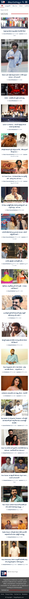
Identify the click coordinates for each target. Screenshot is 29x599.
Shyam (9, 291)
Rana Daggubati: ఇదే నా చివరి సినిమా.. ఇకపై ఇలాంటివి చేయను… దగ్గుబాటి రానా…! (14, 368)
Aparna (4, 264)
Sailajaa (10, 345)
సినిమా (21, 6)
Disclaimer (25, 594)
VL (9, 318)
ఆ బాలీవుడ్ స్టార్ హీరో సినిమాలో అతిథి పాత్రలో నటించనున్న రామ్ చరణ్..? (14, 314)
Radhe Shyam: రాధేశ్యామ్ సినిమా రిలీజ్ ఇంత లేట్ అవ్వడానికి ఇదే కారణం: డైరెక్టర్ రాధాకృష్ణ (14, 533)
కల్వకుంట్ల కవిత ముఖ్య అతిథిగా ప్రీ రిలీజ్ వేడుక (15, 31)
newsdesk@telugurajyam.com (18, 590)
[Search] (23, 2)
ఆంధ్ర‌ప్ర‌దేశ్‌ (7, 6)
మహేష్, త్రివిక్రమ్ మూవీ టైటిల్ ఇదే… (15, 261)
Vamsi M (5, 34)
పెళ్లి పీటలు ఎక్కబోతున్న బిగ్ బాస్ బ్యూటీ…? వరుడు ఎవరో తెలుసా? (14, 287)
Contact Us (17, 594)
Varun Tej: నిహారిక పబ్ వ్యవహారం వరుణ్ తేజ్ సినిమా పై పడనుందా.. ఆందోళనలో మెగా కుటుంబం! (14, 449)
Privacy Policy (9, 594)
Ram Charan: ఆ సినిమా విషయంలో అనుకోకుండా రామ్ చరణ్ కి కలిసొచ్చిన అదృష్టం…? (14, 505)
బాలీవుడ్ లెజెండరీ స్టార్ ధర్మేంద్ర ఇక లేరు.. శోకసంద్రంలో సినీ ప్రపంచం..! (14, 150)
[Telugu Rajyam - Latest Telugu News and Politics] (3, 2)
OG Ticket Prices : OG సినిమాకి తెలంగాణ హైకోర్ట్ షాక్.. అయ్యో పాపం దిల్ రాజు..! (14, 177)
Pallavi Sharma (6, 154)
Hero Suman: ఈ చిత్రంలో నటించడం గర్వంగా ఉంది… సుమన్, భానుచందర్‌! (14, 476)
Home (2, 10)
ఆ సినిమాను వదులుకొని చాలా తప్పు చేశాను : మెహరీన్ (14, 393)
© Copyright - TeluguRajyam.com (14, 597)
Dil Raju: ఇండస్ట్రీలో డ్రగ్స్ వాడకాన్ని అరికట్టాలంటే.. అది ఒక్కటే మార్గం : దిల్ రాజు (14, 206)
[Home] (2, 5)
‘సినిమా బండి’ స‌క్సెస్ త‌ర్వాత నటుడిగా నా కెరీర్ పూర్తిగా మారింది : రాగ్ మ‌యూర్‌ (14, 76)
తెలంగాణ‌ (15, 6)
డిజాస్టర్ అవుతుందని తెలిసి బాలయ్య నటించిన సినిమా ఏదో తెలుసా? (14, 341)
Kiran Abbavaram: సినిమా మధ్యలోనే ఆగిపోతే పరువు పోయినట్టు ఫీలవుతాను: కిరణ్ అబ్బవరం (14, 560)
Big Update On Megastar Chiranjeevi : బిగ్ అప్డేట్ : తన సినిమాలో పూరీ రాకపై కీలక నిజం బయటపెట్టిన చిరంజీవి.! (14, 420)
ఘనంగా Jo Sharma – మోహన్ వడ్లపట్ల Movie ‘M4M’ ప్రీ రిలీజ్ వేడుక (14, 125)
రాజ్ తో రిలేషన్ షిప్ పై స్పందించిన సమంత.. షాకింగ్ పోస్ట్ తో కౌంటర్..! (14, 233)
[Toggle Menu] (26, 2)
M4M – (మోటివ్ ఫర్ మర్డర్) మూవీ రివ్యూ (15, 98)
